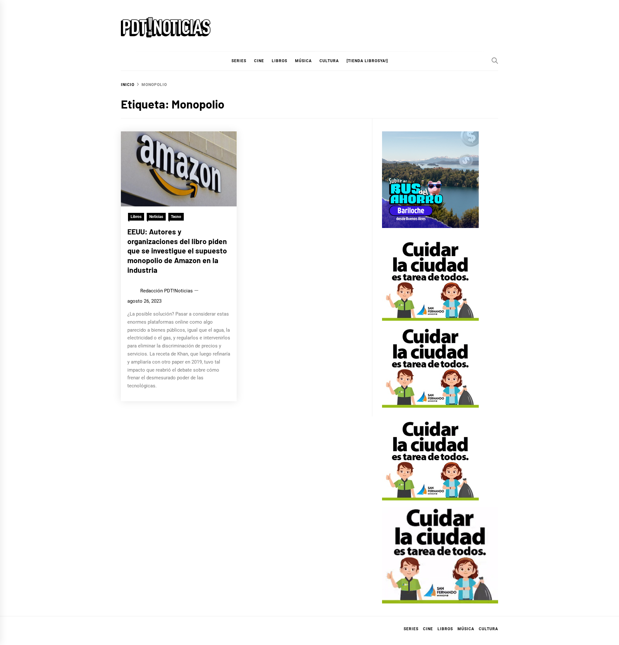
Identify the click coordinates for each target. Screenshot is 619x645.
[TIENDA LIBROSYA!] (367, 61)
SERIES (238, 61)
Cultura (329, 61)
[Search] (495, 61)
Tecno (176, 216)
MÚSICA (303, 61)
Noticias (156, 216)
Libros (136, 216)
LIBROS (279, 61)
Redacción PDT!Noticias (166, 291)
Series (411, 629)
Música (465, 629)
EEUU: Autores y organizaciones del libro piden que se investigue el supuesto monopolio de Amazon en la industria (177, 250)
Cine (259, 61)
